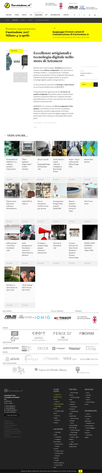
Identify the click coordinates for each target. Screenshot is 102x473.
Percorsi (9, 15)
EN (79, 15)
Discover (15, 20)
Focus (7, 20)
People (23, 20)
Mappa (24, 15)
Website (84, 84)
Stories (30, 20)
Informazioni (55, 15)
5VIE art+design (74, 430)
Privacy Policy (8, 437)
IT (74, 15)
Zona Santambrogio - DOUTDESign (73, 425)
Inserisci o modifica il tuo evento (57, 397)
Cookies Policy (17, 437)
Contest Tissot (58, 451)
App (46, 15)
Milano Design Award (42, 20)
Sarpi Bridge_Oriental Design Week (73, 444)
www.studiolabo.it (11, 412)
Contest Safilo (58, 453)
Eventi (17, 15)
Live (31, 15)
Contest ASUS (58, 444)
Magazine (38, 15)
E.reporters (57, 437)
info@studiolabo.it (11, 410)
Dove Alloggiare (90, 428)
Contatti (66, 15)
